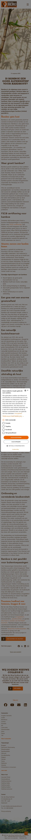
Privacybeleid (18, 413)
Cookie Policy (15, 449)
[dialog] (15, 420)
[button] (15, 416)
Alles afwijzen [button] (16, 441)
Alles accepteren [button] (16, 437)
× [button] (27, 390)
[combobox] (25, 390)
